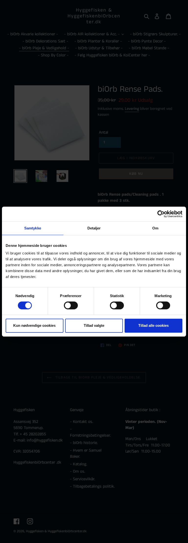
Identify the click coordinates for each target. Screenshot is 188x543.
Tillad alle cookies (153, 325)
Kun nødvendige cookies (34, 325)
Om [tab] (155, 228)
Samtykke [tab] (32, 228)
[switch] (71, 305)
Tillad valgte (94, 325)
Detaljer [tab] (94, 228)
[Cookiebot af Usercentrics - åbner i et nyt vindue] (161, 213)
